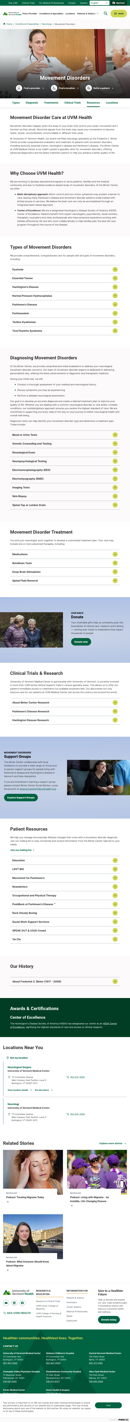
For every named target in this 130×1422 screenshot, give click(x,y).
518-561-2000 (10, 1381)
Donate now (81, 641)
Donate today (109, 1319)
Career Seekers (74, 1307)
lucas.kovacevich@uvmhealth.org (38, 789)
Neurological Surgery (19, 1067)
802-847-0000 (10, 1363)
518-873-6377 (53, 1381)
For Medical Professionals (51, 3)
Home (9, 24)
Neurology (47, 24)
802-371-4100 (96, 1363)
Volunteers (72, 1302)
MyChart (120, 3)
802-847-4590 (77, 1077)
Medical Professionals (77, 1311)
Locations (70, 13)
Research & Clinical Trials (48, 1301)
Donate (71, 3)
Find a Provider (29, 13)
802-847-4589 (77, 1114)
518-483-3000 (96, 1381)
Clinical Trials (28, 3)
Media (69, 1316)
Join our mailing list (20, 850)
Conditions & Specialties (51, 13)
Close (108, 1405)
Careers (83, 3)
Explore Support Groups (21, 797)
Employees (72, 1320)
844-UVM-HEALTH (19, 1313)
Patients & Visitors (86, 13)
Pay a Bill (13, 3)
